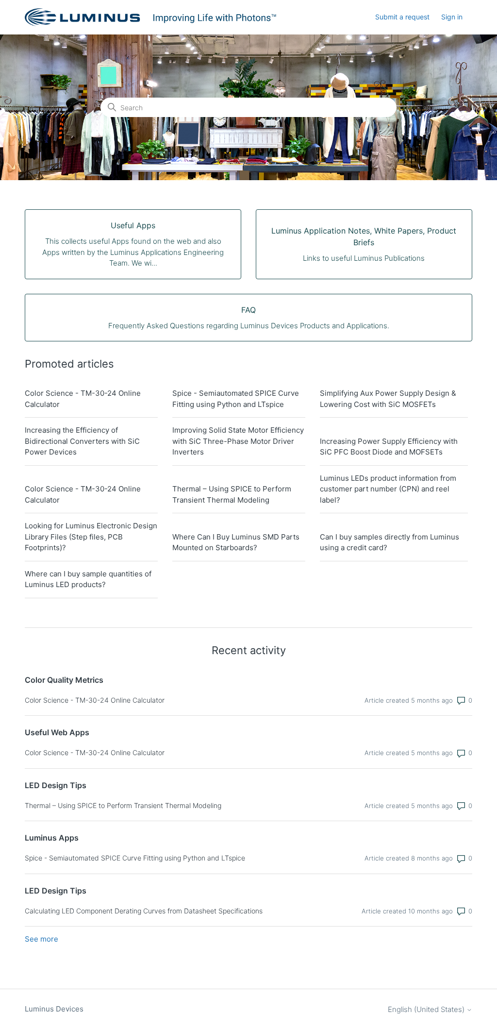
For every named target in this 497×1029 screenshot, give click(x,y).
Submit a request (402, 17)
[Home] (152, 17)
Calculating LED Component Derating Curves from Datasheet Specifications (144, 911)
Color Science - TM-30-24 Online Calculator (83, 398)
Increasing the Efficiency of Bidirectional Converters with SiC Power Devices (82, 440)
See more (41, 939)
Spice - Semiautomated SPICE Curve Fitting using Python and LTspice (235, 398)
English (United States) (427, 1009)
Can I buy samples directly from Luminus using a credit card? (389, 542)
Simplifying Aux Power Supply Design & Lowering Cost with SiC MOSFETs (388, 398)
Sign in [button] (452, 17)
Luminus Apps (52, 838)
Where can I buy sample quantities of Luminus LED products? (88, 579)
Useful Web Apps (57, 732)
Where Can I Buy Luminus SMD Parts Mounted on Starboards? (235, 542)
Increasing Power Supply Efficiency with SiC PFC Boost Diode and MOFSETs (389, 447)
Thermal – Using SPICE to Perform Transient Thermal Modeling (231, 494)
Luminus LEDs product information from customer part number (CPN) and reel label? (388, 489)
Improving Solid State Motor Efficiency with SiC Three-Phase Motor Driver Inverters (238, 440)
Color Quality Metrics (64, 680)
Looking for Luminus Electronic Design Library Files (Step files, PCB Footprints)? (91, 536)
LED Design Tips (55, 785)
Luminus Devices (54, 1008)
